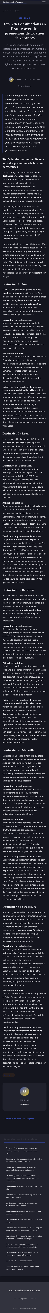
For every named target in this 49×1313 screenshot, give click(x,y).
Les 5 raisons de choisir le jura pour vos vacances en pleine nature (21, 1204)
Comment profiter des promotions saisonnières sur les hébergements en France (24, 1160)
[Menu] (43, 2)
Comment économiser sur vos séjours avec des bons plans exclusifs (24, 1196)
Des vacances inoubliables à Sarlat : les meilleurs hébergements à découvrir (21, 1168)
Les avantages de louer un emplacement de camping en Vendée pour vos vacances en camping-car (22, 1178)
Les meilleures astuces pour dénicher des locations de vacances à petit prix (22, 1253)
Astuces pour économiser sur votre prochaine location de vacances (23, 1212)
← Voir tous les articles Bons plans (18, 1119)
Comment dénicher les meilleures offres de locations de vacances (22, 1267)
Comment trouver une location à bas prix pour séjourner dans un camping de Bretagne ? (24, 1229)
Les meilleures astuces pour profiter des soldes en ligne (24, 1220)
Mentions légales (20, 1298)
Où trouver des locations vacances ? (20, 1261)
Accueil (5, 11)
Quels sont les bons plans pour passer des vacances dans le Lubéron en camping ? (22, 1245)
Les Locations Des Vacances (24, 1290)
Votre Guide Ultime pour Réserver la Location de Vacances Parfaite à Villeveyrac (24, 1237)
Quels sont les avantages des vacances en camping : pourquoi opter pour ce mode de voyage (22, 1150)
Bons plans (14, 11)
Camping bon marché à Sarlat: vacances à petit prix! (24, 1187)
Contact (33, 1298)
